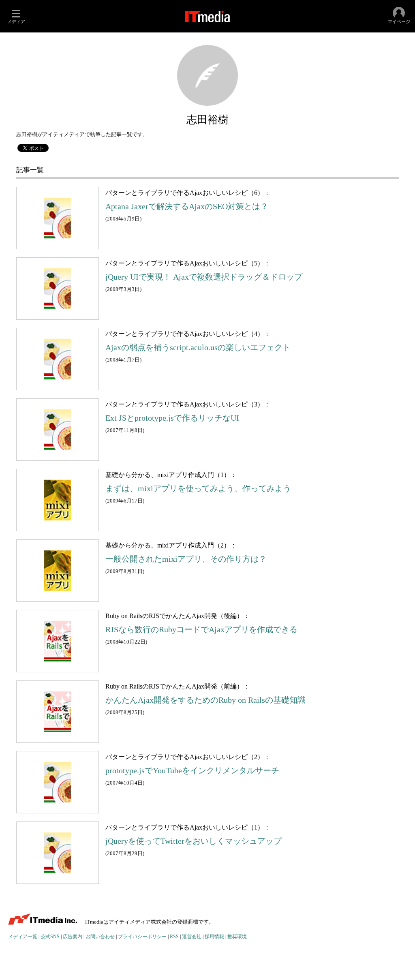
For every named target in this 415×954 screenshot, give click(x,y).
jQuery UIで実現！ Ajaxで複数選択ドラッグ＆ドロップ (203, 277)
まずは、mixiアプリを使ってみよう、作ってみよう (198, 488)
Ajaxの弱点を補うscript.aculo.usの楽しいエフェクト (198, 347)
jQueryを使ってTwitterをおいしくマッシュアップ (193, 841)
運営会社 (191, 936)
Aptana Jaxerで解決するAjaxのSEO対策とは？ (186, 206)
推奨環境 (237, 936)
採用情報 (214, 936)
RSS (174, 936)
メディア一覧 (22, 936)
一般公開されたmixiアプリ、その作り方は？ (186, 559)
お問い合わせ (100, 936)
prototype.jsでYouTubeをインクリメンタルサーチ (192, 770)
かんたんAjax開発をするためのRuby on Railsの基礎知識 (205, 700)
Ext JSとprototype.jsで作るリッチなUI (172, 418)
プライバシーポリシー (142, 936)
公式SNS (50, 936)
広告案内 (72, 936)
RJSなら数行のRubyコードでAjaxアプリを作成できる (201, 629)
